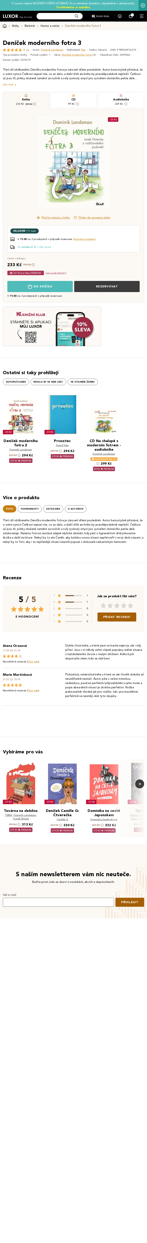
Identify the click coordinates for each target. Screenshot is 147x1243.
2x (27, 49)
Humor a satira (50, 25)
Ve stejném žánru (83, 382)
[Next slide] (113, 162)
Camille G (62, 819)
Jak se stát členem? (56, 273)
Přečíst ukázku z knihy (55, 217)
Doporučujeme (16, 382)
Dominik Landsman (52, 49)
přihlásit (129, 902)
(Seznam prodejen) (84, 239)
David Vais (62, 445)
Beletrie (30, 25)
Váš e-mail (9, 895)
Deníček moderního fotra (77, 54)
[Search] (76, 16)
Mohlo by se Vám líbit (48, 382)
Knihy (15, 25)
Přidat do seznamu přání (94, 217)
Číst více (8, 85)
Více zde (33, 661)
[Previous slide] (33, 162)
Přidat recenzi (117, 617)
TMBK (8, 815)
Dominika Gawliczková (104, 819)
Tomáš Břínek (21, 818)
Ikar (83, 49)
